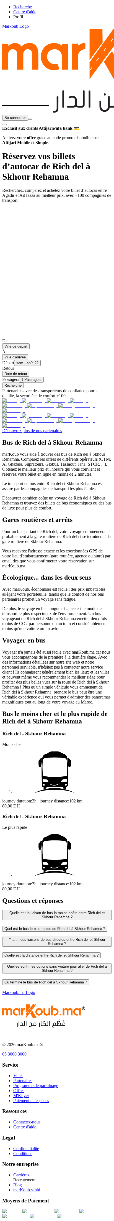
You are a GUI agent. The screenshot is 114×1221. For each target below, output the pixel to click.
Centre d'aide (24, 1127)
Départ (8, 362)
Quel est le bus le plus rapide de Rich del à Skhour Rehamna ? (54, 929)
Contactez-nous (26, 1122)
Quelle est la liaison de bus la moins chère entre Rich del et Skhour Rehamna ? (57, 915)
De (4, 340)
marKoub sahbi (26, 1189)
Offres (18, 1090)
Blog (17, 1184)
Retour (8, 368)
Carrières (21, 1174)
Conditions (22, 1153)
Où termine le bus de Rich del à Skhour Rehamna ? (45, 982)
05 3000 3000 (14, 1054)
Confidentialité (26, 1148)
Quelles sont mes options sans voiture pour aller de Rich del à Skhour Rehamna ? (57, 968)
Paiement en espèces (31, 1100)
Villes (18, 1075)
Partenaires (22, 1080)
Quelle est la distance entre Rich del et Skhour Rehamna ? (51, 955)
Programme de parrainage (35, 1085)
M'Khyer (21, 1095)
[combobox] (30, 119)
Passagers (10, 379)
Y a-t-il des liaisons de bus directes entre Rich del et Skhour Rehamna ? (57, 941)
